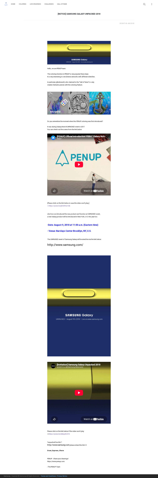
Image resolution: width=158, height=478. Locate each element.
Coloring (22, 4)
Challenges (48, 4)
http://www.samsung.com (58, 445)
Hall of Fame (62, 4)
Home (13, 4)
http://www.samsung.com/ (65, 245)
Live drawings (35, 4)
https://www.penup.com (56, 461)
